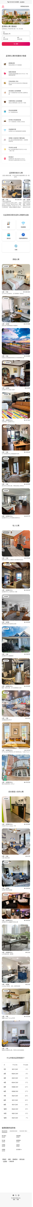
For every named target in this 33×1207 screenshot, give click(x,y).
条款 (18, 1199)
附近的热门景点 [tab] (23, 1131)
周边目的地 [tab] (4, 1131)
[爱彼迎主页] (3, 6)
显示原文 (22, 2)
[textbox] (9, 39)
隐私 (14, 1199)
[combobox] (16, 34)
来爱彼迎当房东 (24, 6)
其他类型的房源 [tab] (13, 1131)
